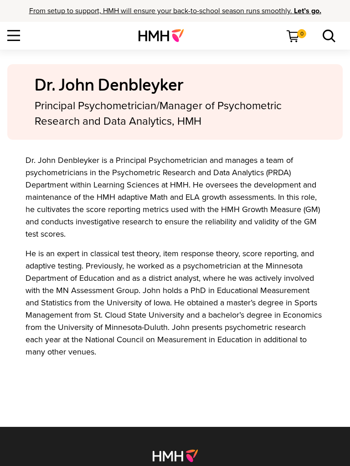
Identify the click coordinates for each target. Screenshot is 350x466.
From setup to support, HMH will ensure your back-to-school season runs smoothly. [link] (175, 10)
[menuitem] (165, 35)
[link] (165, 35)
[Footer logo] (175, 455)
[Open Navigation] (13, 35)
